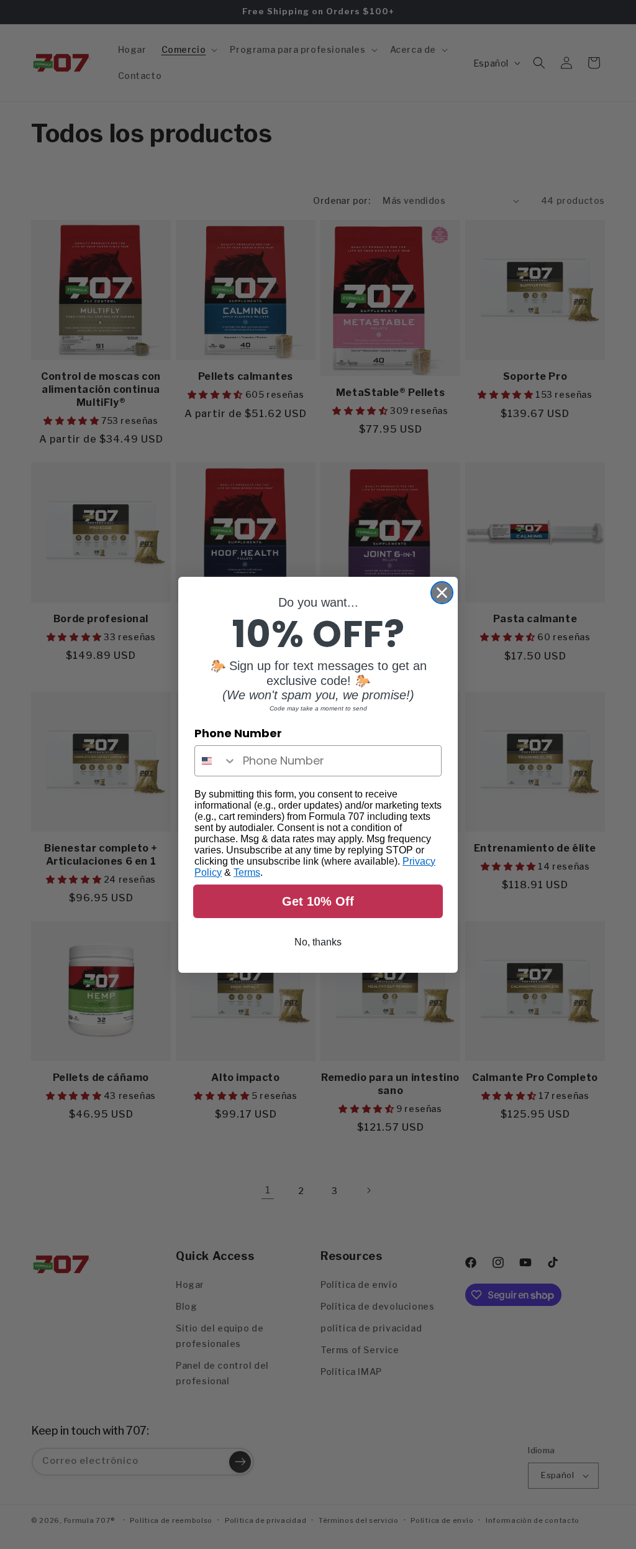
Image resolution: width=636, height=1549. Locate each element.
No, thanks (318, 942)
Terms (247, 872)
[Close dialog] (442, 593)
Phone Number (238, 733)
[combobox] (216, 761)
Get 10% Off (318, 901)
